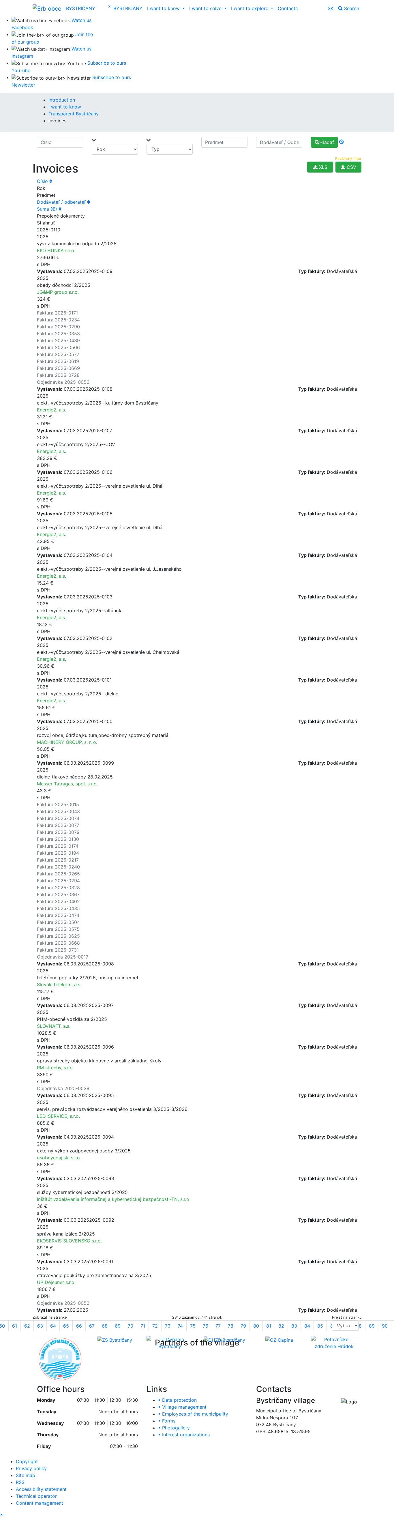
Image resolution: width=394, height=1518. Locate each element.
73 (167, 1326)
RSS (20, 1482)
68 (105, 1326)
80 (256, 1326)
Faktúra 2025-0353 (58, 333)
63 (40, 1326)
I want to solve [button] (206, 8)
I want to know (64, 107)
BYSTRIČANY (80, 8)
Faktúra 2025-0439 (58, 340)
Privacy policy (31, 1468)
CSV (350, 167)
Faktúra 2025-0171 (57, 313)
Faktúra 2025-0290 (58, 327)
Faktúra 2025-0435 (58, 908)
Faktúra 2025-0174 (57, 846)
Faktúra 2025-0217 (58, 860)
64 (53, 1326)
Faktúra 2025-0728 (58, 375)
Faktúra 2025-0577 (58, 354)
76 (205, 1326)
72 (155, 1326)
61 (14, 1326)
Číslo (43, 181)
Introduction (61, 100)
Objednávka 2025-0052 (63, 1303)
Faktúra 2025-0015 (58, 804)
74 (180, 1326)
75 (193, 1326)
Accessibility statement (41, 1489)
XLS (322, 167)
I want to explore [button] (250, 8)
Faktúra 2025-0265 (58, 874)
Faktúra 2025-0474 (58, 915)
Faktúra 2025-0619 (58, 361)
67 (92, 1326)
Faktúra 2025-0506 (58, 347)
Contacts (288, 8)
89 (372, 1326)
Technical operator (36, 1496)
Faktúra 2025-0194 (58, 853)
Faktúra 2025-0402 (58, 901)
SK (330, 8)
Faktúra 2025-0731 (58, 950)
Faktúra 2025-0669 (58, 368)
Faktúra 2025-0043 (58, 811)
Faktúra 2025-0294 (58, 881)
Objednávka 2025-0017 (62, 957)
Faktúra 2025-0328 (58, 887)
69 (118, 1326)
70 (130, 1326)
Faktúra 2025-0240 (58, 867)
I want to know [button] (164, 8)
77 (218, 1326)
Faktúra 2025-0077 (58, 825)
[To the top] (1, 1514)
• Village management (182, 1407)
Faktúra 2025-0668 (58, 943)
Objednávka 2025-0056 (63, 382)
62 (27, 1326)
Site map (25, 1475)
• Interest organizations (184, 1434)
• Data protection (177, 1400)
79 (243, 1326)
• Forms (166, 1421)
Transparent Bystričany (73, 114)
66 (79, 1326)
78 (230, 1326)
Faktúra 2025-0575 (58, 929)
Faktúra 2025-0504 (58, 922)
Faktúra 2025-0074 (58, 818)
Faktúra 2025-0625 (58, 936)
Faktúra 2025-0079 (58, 832)
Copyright (27, 1461)
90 (385, 1326)
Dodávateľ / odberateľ (62, 202)
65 (66, 1326)
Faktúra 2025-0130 (58, 839)
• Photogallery (174, 1428)
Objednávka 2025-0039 (63, 1088)
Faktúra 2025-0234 (58, 320)
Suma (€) (48, 209)
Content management (39, 1503)
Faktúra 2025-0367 (58, 894)
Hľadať (326, 142)
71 (142, 1326)
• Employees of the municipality (193, 1414)
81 (268, 1326)
